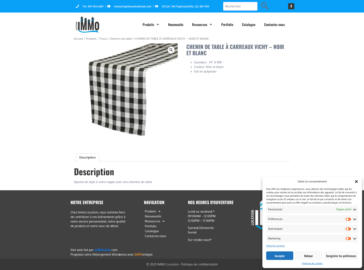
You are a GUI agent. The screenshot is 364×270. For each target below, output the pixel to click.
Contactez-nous (274, 24)
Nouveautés (175, 24)
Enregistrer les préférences (341, 256)
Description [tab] (87, 157)
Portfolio (227, 24)
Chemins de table (121, 38)
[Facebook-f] (291, 6)
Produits (148, 24)
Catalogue (248, 24)
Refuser (308, 256)
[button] (356, 181)
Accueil (78, 38)
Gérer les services (275, 245)
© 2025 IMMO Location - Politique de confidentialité (182, 264)
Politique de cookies (312, 263)
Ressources (199, 24)
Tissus (103, 38)
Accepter (280, 256)
